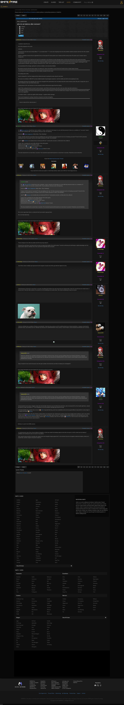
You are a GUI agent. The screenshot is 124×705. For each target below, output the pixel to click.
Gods (68, 2)
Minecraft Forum (55, 684)
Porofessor (32, 684)
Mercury (38, 538)
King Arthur (80, 605)
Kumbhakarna (66, 587)
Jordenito (19, 126)
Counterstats (33, 685)
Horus (37, 528)
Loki (56, 536)
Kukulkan (38, 536)
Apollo (56, 504)
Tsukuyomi (38, 558)
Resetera (43, 684)
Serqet (48, 587)
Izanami (37, 532)
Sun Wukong (39, 553)
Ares (18, 506)
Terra (94, 590)
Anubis (18, 504)
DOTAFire (43, 682)
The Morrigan (58, 556)
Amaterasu (38, 502)
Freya (30, 411)
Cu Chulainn (58, 517)
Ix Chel (18, 532)
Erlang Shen (96, 601)
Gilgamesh (57, 523)
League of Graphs (34, 682)
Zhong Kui (34, 646)
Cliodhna (49, 579)
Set (17, 590)
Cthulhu (64, 583)
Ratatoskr (57, 549)
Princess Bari (58, 547)
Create (46, 2)
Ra (17, 549)
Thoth (48, 642)
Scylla (37, 551)
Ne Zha (56, 541)
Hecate (56, 526)
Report (34, 39)
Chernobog (19, 603)
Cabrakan (38, 513)
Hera (17, 631)
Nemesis (26, 140)
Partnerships (72, 693)
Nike (64, 607)
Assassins (19, 573)
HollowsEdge (19, 238)
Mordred (19, 541)
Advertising (58, 693)
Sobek (56, 551)
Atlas (37, 508)
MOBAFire (32, 681)
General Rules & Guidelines (29, 12)
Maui (94, 587)
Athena (18, 508)
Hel (48, 629)
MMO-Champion (55, 688)
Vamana (80, 611)
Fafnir (79, 583)
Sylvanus (19, 556)
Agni (37, 500)
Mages (18, 617)
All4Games (19, 39)
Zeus (56, 562)
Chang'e (34, 625)
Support (78, 693)
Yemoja (18, 562)
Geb (33, 147)
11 (101, 15)
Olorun (18, 638)
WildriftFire (32, 687)
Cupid (18, 519)
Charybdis (49, 601)
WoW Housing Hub (56, 687)
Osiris (56, 545)
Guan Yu (19, 526)
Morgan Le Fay (39, 541)
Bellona (18, 513)
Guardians (65, 573)
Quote (88, 39)
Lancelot (18, 583)
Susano (56, 553)
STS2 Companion (66, 688)
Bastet (56, 510)
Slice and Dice (25, 130)
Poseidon (38, 547)
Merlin (56, 538)
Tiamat (18, 644)
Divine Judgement (28, 134)
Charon (56, 515)
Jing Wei (18, 534)
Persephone (34, 638)
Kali (56, 534)
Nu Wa (56, 543)
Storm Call (40, 148)
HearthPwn (65, 684)
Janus (56, 532)
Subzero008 (19, 322)
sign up (25, 472)
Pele (18, 547)
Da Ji (37, 519)
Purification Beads (30, 415)
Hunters (18, 595)
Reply (23, 15)
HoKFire (75, 682)
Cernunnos (19, 515)
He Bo (33, 629)
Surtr (94, 609)
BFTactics (53, 681)
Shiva (64, 609)
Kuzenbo (80, 587)
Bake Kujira (95, 579)
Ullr (56, 558)
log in (21, 472)
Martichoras (34, 609)
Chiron (18, 517)
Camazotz (34, 579)
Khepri (18, 536)
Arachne (18, 577)
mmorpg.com (65, 681)
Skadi (17, 614)
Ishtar (56, 530)
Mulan (94, 605)
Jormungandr (39, 534)
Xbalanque (38, 560)
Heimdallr (49, 605)
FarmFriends (44, 685)
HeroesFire (43, 688)
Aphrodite (38, 504)
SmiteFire (43, 681)
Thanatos (38, 556)
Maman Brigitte (35, 633)
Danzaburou (58, 519)
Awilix (56, 508)
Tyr (63, 611)
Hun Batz (38, 530)
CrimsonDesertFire (77, 681)
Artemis (37, 506)
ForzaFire (43, 687)
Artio (56, 506)
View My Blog (100, 60)
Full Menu (88, 2)
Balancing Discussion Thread (56, 158)
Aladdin (18, 502)
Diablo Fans (65, 685)
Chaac (37, 515)
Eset (37, 521)
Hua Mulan (19, 530)
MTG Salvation (55, 682)
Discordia (19, 521)
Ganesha (19, 523)
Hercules (19, 528)
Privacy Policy (51, 693)
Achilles (18, 500)
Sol (17, 553)
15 (104, 15)
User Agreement (43, 693)
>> (107, 15)
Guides (53, 2)
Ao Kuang (47, 416)
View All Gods (20, 566)
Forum (17, 15)
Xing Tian (57, 560)
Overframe (64, 687)
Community (77, 2)
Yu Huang (49, 644)
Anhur (56, 502)
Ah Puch (57, 500)
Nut (17, 545)
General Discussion (24, 18)
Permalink (84, 39)
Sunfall (18, 387)
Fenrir (56, 521)
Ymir (37, 562)
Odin (42, 410)
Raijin (33, 640)
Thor (18, 558)
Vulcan (18, 560)
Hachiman (34, 605)
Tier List (61, 2)
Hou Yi (56, 528)
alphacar (18, 284)
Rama (37, 549)
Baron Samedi (39, 510)
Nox (33, 636)
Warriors (64, 595)
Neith (18, 543)
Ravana (18, 551)
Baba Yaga (49, 623)
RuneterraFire (33, 688)
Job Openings (65, 693)
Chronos (29, 146)
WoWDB (53, 685)
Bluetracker (65, 682)
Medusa (18, 538)
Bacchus (19, 510)
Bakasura (49, 577)
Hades (37, 526)
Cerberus (57, 513)
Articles (83, 693)
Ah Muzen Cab (19, 599)
